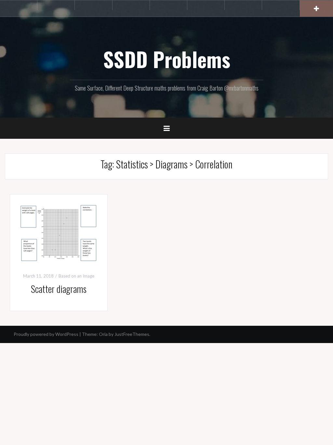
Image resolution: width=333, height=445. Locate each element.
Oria (103, 334)
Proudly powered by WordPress (46, 334)
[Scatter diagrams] (59, 233)
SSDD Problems (166, 59)
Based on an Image (76, 276)
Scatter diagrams (59, 288)
